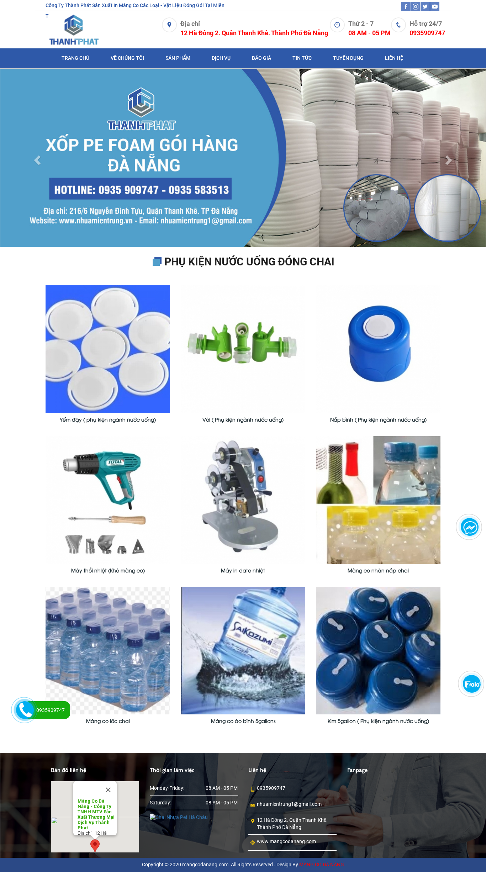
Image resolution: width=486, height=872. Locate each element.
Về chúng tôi (127, 58)
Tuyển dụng (348, 58)
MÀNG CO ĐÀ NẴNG (321, 824)
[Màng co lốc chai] (108, 609)
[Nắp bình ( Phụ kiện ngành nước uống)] (378, 308)
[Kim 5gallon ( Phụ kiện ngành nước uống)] (378, 609)
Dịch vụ (221, 58)
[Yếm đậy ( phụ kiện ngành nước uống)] (108, 308)
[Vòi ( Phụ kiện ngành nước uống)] (243, 308)
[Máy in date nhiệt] (243, 458)
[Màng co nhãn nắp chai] (378, 458)
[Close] (108, 749)
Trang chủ (75, 58)
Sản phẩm (177, 58)
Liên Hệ (394, 58)
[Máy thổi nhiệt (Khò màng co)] (108, 458)
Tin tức (302, 58)
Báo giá (261, 58)
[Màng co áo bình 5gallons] (243, 609)
